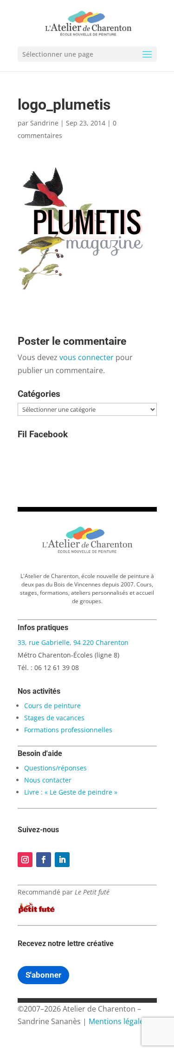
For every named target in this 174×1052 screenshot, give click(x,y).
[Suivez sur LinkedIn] (62, 859)
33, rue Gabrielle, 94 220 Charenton (73, 642)
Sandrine (44, 122)
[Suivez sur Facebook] (43, 859)
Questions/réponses (55, 767)
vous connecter (86, 357)
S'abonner (43, 975)
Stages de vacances (54, 717)
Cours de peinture (52, 705)
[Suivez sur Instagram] (25, 859)
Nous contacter (47, 780)
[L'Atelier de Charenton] (87, 551)
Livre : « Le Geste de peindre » (70, 792)
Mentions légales (118, 1021)
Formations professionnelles (68, 729)
